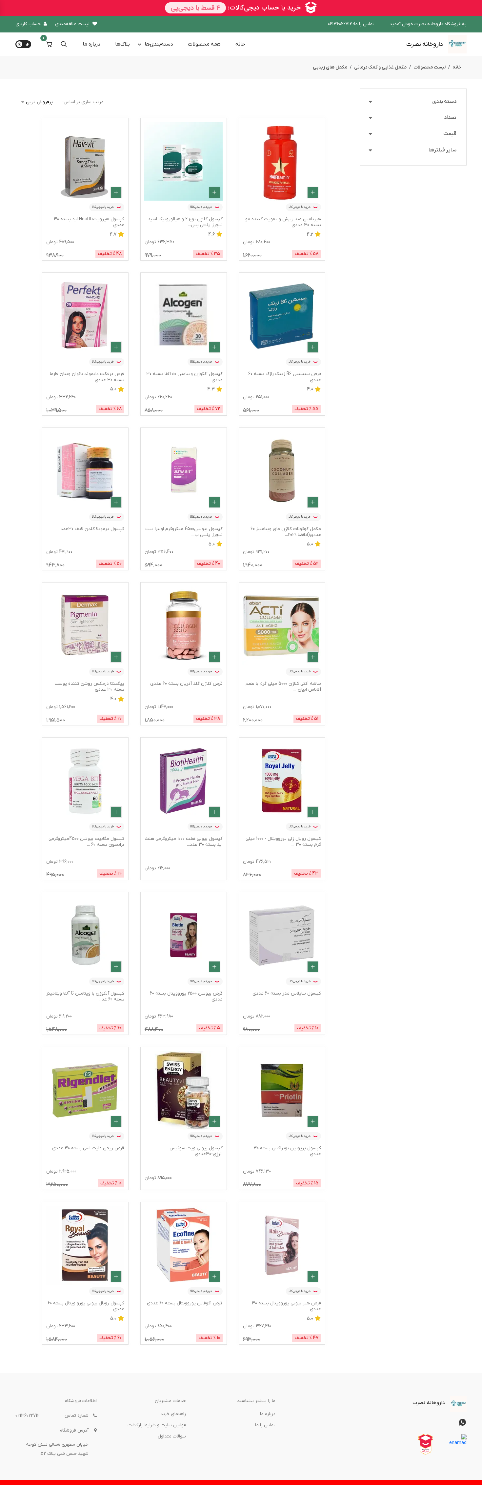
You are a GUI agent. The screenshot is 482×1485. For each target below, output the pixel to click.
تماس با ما (265, 1425)
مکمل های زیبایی (330, 67)
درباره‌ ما (91, 44)
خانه (240, 44)
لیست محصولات (429, 67)
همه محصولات (204, 44)
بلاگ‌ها (122, 44)
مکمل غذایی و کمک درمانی (380, 67)
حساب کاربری (28, 24)
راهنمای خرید (173, 1414)
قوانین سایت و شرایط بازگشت (157, 1425)
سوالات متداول (172, 1436)
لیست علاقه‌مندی (72, 24)
